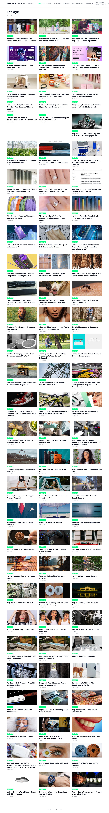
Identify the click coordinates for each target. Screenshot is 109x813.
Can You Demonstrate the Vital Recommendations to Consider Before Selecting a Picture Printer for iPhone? (21, 765)
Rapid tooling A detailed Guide (83, 656)
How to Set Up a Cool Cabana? (50, 523)
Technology (32, 3)
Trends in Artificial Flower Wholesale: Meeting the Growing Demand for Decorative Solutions (86, 385)
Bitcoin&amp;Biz (77, 3)
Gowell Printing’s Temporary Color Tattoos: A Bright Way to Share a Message (52, 67)
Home (24, 3)
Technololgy (89, 3)
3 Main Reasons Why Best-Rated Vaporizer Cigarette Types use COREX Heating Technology (86, 442)
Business (49, 3)
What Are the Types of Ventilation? (20, 736)
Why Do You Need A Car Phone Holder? (86, 549)
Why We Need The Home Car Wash (20, 603)
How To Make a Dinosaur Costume (85, 576)
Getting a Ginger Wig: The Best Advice (21, 629)
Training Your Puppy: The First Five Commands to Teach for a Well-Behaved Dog (52, 356)
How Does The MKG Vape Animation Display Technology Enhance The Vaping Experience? (85, 247)
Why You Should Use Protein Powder (20, 549)
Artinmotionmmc (15, 3)
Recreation (66, 3)
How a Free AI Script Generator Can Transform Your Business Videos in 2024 (20, 107)
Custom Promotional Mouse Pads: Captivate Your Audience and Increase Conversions (21, 414)
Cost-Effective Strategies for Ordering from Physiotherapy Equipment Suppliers (86, 162)
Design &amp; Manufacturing (101, 3)
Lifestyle (41, 3)
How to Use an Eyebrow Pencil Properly (54, 763)
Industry (57, 3)
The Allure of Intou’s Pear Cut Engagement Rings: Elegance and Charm (52, 218)
